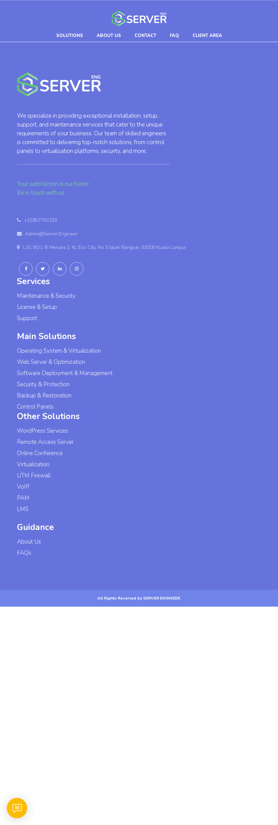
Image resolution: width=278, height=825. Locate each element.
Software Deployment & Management (65, 373)
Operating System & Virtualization (59, 351)
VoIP (23, 487)
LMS (22, 509)
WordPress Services (42, 431)
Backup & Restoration (44, 395)
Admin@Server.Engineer (51, 234)
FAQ (174, 36)
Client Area (207, 36)
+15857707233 (40, 220)
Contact (145, 36)
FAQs (24, 553)
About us (109, 36)
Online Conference (40, 453)
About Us (29, 542)
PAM (23, 498)
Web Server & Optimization (51, 362)
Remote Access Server (45, 442)
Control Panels (35, 407)
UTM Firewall (34, 475)
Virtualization (33, 464)
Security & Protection (43, 384)
